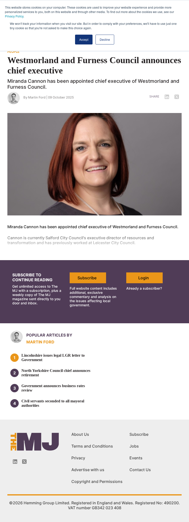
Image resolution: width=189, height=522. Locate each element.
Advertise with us (87, 469)
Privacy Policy (14, 16)
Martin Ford (37, 97)
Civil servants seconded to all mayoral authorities (52, 403)
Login (143, 277)
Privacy (78, 457)
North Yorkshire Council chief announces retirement (55, 372)
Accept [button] (83, 39)
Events (135, 457)
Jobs (134, 446)
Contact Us (140, 469)
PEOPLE (13, 52)
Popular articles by (49, 335)
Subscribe (87, 277)
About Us (80, 434)
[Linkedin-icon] (15, 461)
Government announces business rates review (53, 388)
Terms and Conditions (92, 446)
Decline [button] (105, 39)
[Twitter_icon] (24, 461)
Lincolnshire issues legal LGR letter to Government (53, 357)
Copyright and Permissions (97, 481)
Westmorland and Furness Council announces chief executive (94, 65)
